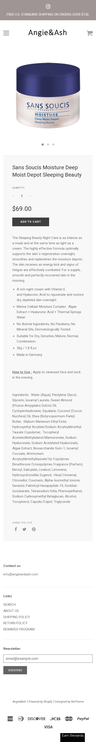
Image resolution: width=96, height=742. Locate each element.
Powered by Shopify (40, 701)
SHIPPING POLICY (16, 617)
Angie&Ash (19, 701)
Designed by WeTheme (69, 701)
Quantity (18, 187)
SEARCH (9, 605)
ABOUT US (11, 611)
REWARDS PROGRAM (19, 629)
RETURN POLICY (15, 623)
